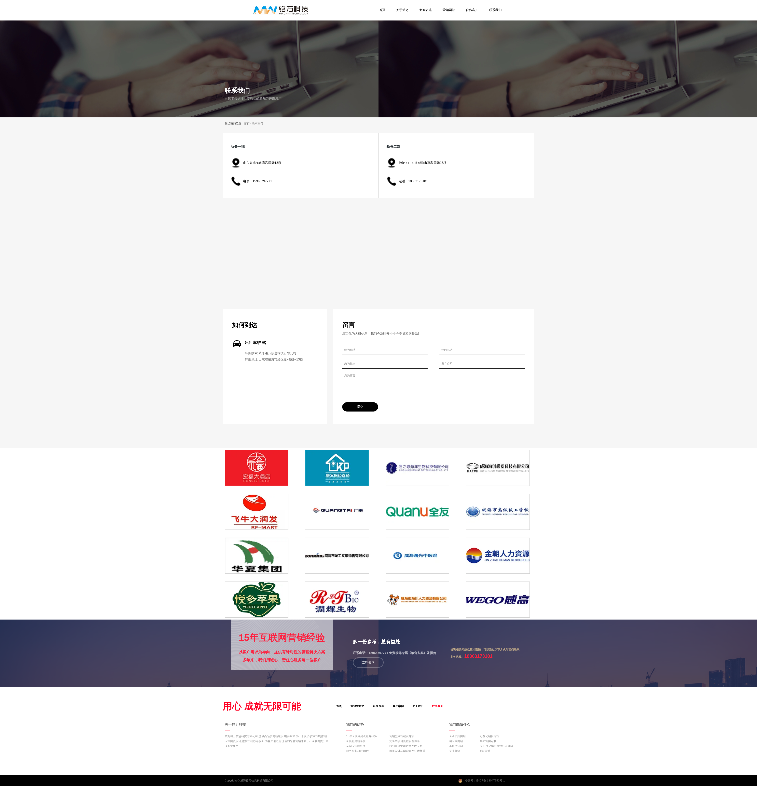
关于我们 (417, 706)
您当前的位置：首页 (237, 123)
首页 (382, 10)
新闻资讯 (425, 10)
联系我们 (495, 10)
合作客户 (472, 10)
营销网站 (449, 10)
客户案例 (398, 706)
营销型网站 (357, 706)
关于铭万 (402, 10)
